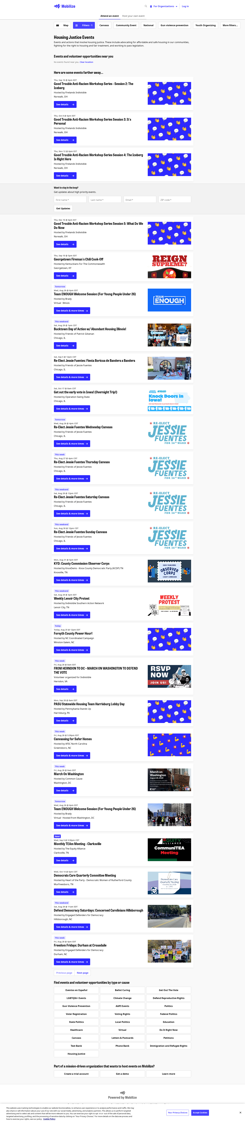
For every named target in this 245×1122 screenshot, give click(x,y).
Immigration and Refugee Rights (168, 1045)
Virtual (122, 1029)
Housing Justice (76, 1053)
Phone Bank (122, 1045)
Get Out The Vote (168, 990)
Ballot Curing (122, 990)
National (148, 25)
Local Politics (122, 1022)
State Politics (76, 1022)
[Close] (240, 1112)
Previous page (64, 972)
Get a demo (122, 1073)
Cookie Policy (49, 1119)
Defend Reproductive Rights (168, 998)
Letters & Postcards (122, 1037)
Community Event (126, 25)
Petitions (168, 1037)
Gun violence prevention (174, 25)
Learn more (168, 1073)
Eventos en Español (76, 990)
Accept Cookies (200, 1112)
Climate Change (122, 998)
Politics (168, 1006)
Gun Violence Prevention (76, 1006)
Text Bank (76, 1045)
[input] (151, 6)
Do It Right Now (169, 1029)
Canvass (104, 25)
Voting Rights (122, 1014)
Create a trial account (76, 1073)
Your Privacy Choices (177, 1112)
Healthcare (76, 1029)
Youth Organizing (206, 25)
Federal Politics (168, 1014)
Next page (82, 972)
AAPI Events (122, 1006)
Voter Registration (76, 1014)
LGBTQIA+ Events (76, 998)
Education (168, 1022)
